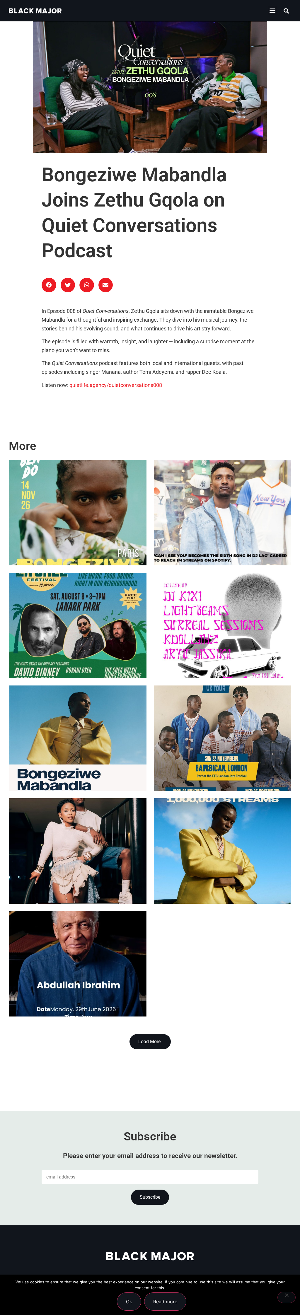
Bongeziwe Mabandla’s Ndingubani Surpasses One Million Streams (213, 874)
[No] (286, 1297)
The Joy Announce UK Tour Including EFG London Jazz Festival (213, 761)
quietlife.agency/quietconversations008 (115, 385)
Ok (129, 1301)
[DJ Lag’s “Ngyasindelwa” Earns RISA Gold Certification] (77, 851)
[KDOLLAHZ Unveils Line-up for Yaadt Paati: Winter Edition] (223, 625)
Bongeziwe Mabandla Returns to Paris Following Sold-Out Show (73, 536)
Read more (165, 1301)
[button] (272, 10)
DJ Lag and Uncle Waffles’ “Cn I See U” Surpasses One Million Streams (221, 536)
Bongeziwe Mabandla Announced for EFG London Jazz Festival (68, 761)
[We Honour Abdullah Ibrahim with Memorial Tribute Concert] (77, 963)
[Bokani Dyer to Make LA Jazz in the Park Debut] (77, 625)
